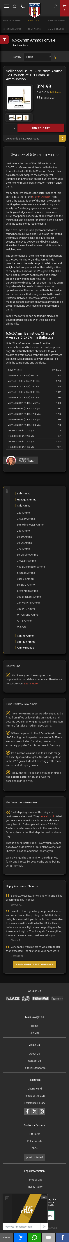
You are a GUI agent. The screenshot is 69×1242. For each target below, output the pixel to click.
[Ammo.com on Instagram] (41, 1111)
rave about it (47, 816)
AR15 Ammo (24, 620)
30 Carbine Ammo (27, 554)
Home (34, 1025)
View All (21, 626)
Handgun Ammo (12, 21)
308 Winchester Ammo (30, 524)
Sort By (17, 56)
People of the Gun (34, 1095)
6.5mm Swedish (41, 196)
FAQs (34, 1148)
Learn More (31, 683)
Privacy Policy (35, 1186)
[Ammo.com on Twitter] (34, 1111)
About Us (34, 1053)
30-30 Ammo (24, 536)
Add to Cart (40, 128)
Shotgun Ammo (12, 29)
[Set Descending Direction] (55, 56)
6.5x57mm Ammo (27, 590)
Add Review (55, 92)
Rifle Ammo (34, 21)
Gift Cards (34, 1134)
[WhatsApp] (34, 1237)
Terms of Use (34, 1179)
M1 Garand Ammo (28, 614)
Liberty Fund (34, 1088)
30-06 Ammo (24, 542)
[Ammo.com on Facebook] (27, 1111)
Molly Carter (26, 461)
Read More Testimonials (34, 964)
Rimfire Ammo (56, 21)
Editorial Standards (34, 1067)
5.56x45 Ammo (26, 572)
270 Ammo (23, 548)
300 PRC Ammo (26, 608)
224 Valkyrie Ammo (28, 602)
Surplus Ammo (25, 578)
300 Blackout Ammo (29, 596)
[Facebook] (62, 1237)
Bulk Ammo (34, 29)
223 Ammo (23, 512)
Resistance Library (34, 1102)
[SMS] (20, 1237)
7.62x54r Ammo (26, 560)
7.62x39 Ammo (26, 518)
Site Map (35, 1032)
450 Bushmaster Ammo (31, 566)
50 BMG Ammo (26, 584)
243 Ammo (23, 530)
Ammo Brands (56, 29)
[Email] (48, 1237)
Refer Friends (34, 1141)
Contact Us (34, 1060)
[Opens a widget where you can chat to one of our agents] (25, 1212)
